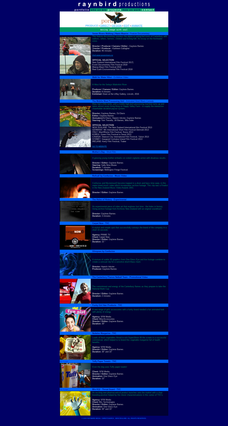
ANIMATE (137, 25)
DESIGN (117, 25)
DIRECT (105, 25)
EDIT (127, 25)
